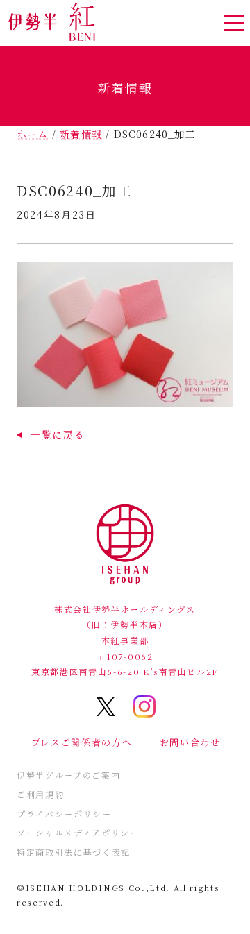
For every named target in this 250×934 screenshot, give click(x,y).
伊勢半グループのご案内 (68, 775)
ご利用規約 (40, 794)
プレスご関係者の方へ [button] (82, 742)
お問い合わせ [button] (190, 742)
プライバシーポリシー (64, 814)
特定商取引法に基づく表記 (74, 852)
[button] (51, 434)
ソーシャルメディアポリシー (78, 832)
